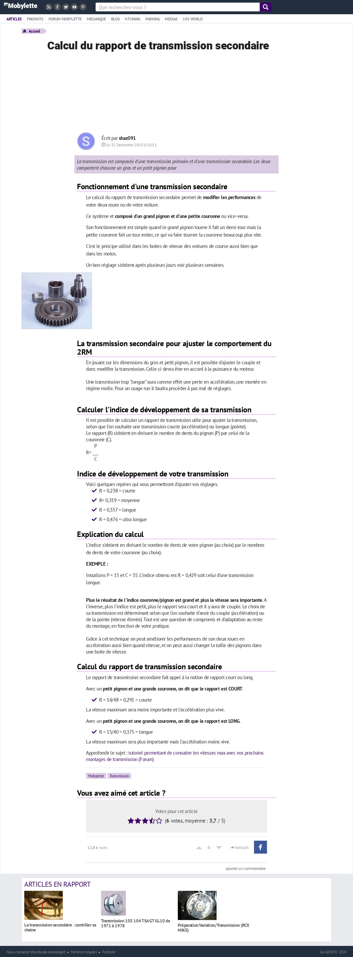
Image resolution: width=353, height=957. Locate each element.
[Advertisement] (176, 93)
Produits (35, 19)
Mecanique (96, 19)
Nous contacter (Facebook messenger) (36, 952)
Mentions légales (84, 952)
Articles (14, 19)
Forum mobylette (65, 19)
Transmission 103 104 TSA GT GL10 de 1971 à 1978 (135, 923)
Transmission (119, 775)
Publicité (109, 952)
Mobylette (96, 775)
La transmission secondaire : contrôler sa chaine (60, 927)
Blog (115, 19)
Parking (152, 19)
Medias (171, 19)
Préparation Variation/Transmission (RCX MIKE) (213, 927)
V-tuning (132, 19)
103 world (193, 19)
